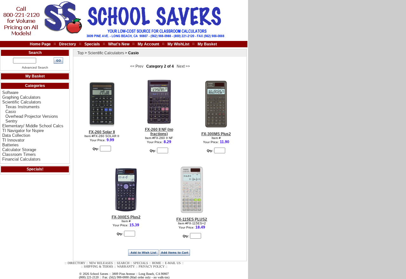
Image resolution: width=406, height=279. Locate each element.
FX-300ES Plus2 (126, 217)
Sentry (11, 121)
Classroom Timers (19, 154)
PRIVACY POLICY (152, 266)
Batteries (10, 145)
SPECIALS (140, 263)
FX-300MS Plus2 (216, 134)
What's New (118, 44)
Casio (10, 111)
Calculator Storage (19, 149)
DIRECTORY (76, 263)
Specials (92, 44)
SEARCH (123, 263)
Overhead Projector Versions (31, 116)
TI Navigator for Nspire (23, 130)
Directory (67, 44)
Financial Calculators (21, 159)
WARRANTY (126, 266)
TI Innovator (13, 140)
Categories (35, 85)
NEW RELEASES (101, 263)
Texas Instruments (22, 106)
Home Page (40, 44)
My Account (148, 44)
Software (10, 92)
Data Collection (16, 135)
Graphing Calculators (21, 97)
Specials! (35, 169)
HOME (156, 263)
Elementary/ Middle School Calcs (32, 125)
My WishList (178, 44)
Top (80, 53)
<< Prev (136, 66)
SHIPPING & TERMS (98, 266)
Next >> (183, 66)
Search (35, 52)
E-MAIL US (173, 263)
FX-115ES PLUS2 (191, 219)
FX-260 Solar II (102, 132)
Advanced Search (35, 67)
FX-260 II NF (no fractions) (159, 131)
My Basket (207, 44)
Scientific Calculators (21, 102)
